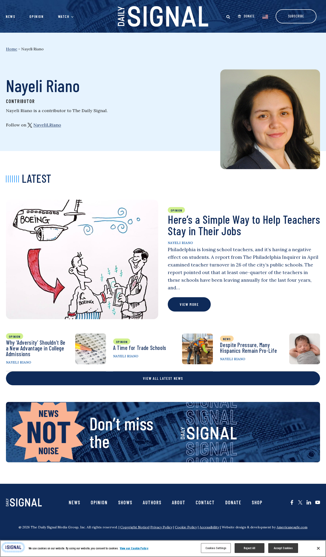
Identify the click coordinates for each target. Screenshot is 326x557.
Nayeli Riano (180, 243)
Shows (125, 502)
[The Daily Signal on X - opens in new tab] (300, 502)
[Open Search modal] (228, 17)
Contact (205, 502)
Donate (233, 502)
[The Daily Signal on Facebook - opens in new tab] (291, 502)
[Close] (318, 548)
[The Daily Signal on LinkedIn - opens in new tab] (308, 502)
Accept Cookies (283, 548)
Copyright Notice (134, 527)
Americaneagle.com (292, 527)
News (10, 16)
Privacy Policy (161, 527)
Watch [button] (63, 16)
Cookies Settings (215, 548)
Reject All (249, 548)
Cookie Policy (186, 527)
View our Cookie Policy (134, 548)
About (178, 502)
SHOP (257, 502)
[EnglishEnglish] (265, 16)
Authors (152, 502)
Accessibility (209, 527)
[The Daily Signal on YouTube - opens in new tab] (317, 502)
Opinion (36, 16)
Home (11, 49)
